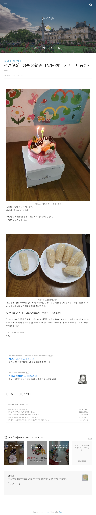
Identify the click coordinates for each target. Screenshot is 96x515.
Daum (48, 512)
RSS (52, 48)
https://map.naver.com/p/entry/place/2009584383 (28, 355)
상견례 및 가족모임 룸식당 (21, 359)
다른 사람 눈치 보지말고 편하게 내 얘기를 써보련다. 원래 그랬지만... (27, 420)
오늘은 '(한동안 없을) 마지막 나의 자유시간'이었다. (22, 415)
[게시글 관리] (18, 394)
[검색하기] (90, 4)
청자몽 (48, 18)
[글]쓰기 (10, 404)
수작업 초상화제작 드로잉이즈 (23, 376)
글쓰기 (36, 48)
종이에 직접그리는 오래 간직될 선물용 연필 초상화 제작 (32, 379)
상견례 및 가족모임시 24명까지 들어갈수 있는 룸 (29, 362)
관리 (60, 48)
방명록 (44, 48)
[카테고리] (5, 4)
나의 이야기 (17, 404)
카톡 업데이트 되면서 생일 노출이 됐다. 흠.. (20, 412)
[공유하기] (15, 394)
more (90, 438)
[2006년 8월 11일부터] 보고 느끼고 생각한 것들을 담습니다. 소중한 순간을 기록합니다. (37, 479)
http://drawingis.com (17, 372)
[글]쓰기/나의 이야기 (12, 61)
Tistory (61, 512)
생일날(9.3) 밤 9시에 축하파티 (16, 409)
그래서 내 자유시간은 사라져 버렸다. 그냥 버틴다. (22, 417)
